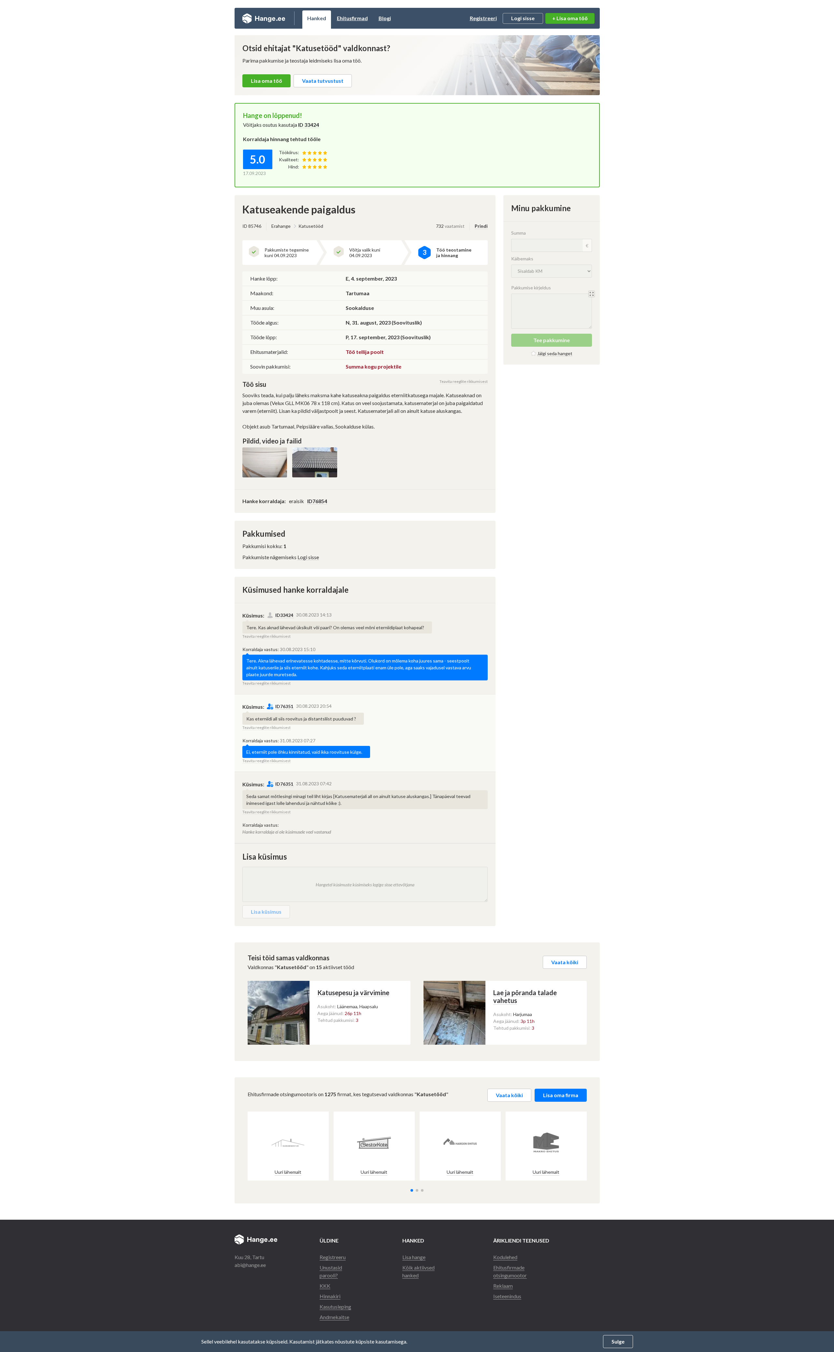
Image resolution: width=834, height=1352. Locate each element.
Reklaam (503, 1286)
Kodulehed (505, 1257)
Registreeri (483, 18)
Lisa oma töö (266, 81)
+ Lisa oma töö (570, 18)
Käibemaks (522, 258)
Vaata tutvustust (322, 81)
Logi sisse (523, 18)
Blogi (385, 18)
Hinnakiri (330, 1296)
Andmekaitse (334, 1317)
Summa (518, 233)
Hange (263, 18)
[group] (288, 1146)
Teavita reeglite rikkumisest (463, 381)
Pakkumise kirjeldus (531, 287)
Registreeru (333, 1257)
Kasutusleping (335, 1306)
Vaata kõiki (564, 962)
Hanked (316, 18)
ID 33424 (308, 125)
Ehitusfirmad (352, 18)
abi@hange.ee (250, 1265)
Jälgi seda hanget (554, 353)
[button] (411, 1190)
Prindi (481, 226)
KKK (325, 1286)
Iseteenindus (507, 1296)
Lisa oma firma (560, 1095)
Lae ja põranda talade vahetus (525, 996)
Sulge (618, 1341)
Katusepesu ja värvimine (353, 992)
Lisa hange (413, 1257)
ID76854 (317, 501)
